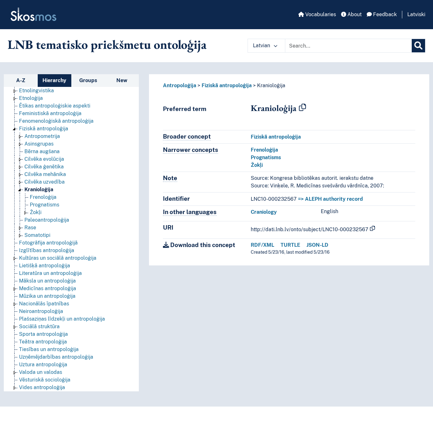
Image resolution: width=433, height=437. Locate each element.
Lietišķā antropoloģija (44, 266)
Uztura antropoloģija (43, 365)
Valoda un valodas (40, 372)
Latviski (416, 14)
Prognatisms (44, 205)
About (354, 14)
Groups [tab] (88, 80)
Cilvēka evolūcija (44, 159)
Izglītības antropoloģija (46, 250)
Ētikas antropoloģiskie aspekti (54, 106)
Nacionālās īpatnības (44, 304)
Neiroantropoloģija (41, 311)
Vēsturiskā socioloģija (44, 380)
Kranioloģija (38, 189)
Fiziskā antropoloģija (43, 129)
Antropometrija (42, 136)
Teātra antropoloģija (43, 342)
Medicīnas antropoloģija (47, 288)
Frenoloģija (43, 197)
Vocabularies (320, 14)
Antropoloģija (179, 85)
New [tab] (121, 80)
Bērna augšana (42, 151)
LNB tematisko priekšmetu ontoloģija (107, 44)
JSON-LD (317, 245)
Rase (30, 228)
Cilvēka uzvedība (44, 182)
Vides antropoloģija (42, 387)
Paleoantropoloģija (46, 220)
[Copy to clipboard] (302, 107)
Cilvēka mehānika (45, 174)
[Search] (418, 46)
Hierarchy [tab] (54, 80)
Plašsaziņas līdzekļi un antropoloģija (62, 319)
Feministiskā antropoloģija (50, 113)
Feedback (384, 14)
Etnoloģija (31, 98)
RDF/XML (262, 245)
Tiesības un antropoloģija (49, 349)
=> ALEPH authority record (330, 199)
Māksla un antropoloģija (47, 281)
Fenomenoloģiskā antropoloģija (56, 121)
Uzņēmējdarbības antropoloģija (56, 357)
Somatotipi (37, 235)
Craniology (264, 212)
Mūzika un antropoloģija (47, 296)
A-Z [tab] (20, 80)
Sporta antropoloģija (43, 334)
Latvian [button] (262, 45)
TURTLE (290, 245)
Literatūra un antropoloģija (50, 273)
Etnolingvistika (36, 91)
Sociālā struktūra (39, 326)
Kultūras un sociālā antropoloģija (57, 258)
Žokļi (36, 212)
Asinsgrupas (39, 144)
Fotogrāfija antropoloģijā (48, 243)
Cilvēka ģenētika (44, 167)
